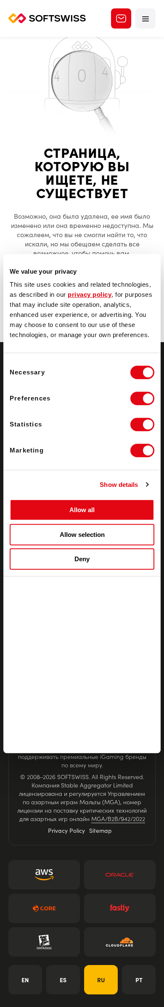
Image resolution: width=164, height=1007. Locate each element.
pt (139, 980)
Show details (119, 484)
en (25, 980)
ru (101, 980)
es (63, 980)
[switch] (142, 398)
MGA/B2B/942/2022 (118, 818)
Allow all (82, 509)
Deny (82, 558)
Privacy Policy (66, 830)
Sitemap (100, 830)
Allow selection (82, 534)
